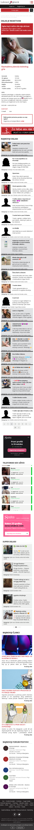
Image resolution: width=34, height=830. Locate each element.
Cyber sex (10, 195)
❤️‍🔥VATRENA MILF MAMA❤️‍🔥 (21, 367)
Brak (6, 805)
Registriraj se (21, 6)
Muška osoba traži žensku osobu (18, 182)
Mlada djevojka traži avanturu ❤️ (19, 258)
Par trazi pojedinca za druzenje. (19, 159)
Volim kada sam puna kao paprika (21, 144)
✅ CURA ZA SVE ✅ (20, 546)
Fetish (11, 575)
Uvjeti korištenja (5, 810)
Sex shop (17, 807)
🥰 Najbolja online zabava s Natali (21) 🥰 (21, 612)
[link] (17, 525)
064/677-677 (28, 98)
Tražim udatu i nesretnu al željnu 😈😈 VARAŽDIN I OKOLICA (21, 200)
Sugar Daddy (11, 254)
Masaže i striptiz (23, 803)
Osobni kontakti (14, 590)
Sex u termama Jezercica (16, 768)
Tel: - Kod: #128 (17, 489)
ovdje (22, 121)
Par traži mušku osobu (19, 169)
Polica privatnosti (21, 810)
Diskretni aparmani (5, 803)
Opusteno (15, 173)
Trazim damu (16, 285)
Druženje (10, 169)
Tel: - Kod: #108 (17, 499)
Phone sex (12, 15)
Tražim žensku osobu (19, 397)
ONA (20, 590)
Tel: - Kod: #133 (17, 470)
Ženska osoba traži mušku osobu (24, 15)
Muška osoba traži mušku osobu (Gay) (20, 237)
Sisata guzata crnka (19, 186)
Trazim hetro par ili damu (21, 215)
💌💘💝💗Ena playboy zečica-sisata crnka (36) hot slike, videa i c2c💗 (21, 382)
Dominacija (16, 575)
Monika (13, 465)
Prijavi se (11, 6)
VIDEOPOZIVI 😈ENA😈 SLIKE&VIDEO (20, 325)
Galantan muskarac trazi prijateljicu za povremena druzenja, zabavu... (21, 242)
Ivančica (13, 494)
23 (15, 427)
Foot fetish (12, 776)
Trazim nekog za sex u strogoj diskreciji (21, 580)
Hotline (17, 76)
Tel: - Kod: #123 (17, 508)
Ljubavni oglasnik (5, 15)
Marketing (30, 810)
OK (12, 827)
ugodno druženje (20, 595)
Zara (12, 503)
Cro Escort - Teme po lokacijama (19, 753)
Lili (12, 484)
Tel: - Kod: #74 (17, 480)
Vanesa (13, 475)
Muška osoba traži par (16, 224)
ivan (10, 111)
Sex (8, 155)
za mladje (15, 228)
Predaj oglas (15, 10)
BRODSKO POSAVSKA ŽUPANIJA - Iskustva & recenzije (19, 758)
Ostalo (23, 807)
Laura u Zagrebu (18, 311)
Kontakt (13, 810)
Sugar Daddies (19, 254)
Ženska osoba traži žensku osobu (18, 282)
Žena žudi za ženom (18, 272)
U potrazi (15, 298)
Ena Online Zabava (18, 354)
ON (19, 606)
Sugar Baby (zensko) (20, 307)
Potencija (15, 803)
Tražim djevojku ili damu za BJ (22, 411)
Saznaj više (20, 827)
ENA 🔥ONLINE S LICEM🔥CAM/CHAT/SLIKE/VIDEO (21, 340)
